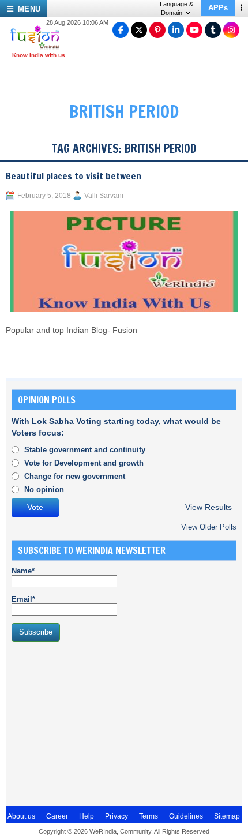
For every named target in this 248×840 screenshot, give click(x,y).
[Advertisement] (98, 722)
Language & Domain (176, 8)
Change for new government (74, 476)
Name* (23, 571)
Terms (148, 816)
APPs (218, 7)
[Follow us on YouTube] (194, 30)
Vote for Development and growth (84, 463)
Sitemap (227, 816)
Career (57, 816)
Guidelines (186, 816)
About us (21, 816)
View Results (208, 507)
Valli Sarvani (103, 196)
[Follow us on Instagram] (231, 30)
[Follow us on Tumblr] (213, 30)
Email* (23, 599)
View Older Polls (208, 527)
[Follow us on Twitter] (139, 30)
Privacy (116, 816)
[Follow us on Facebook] (120, 30)
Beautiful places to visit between (73, 176)
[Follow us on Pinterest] (157, 30)
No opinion (44, 489)
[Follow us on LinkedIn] (176, 30)
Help (86, 816)
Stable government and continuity (84, 449)
